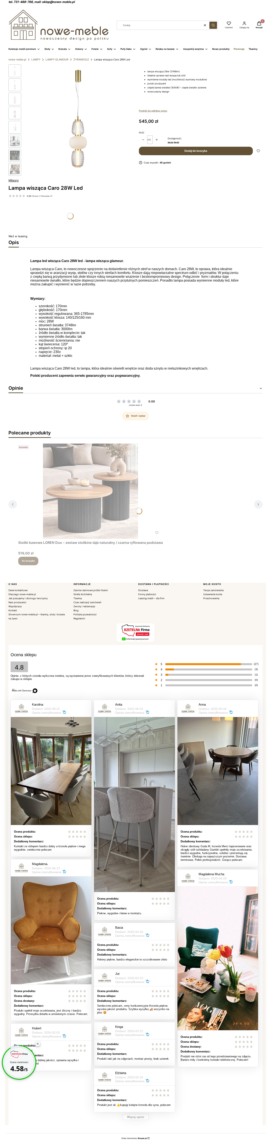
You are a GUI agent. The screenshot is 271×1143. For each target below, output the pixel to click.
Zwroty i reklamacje (84, 606)
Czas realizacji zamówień (87, 602)
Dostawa (143, 590)
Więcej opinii (135, 1117)
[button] (213, 25)
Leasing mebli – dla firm (151, 598)
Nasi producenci (17, 602)
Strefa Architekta (82, 594)
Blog (76, 610)
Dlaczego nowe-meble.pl (22, 594)
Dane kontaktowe (18, 590)
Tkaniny (77, 598)
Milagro (13, 180)
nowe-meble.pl (17, 59)
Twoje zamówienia (213, 590)
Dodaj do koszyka (195, 150)
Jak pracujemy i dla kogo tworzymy (28, 598)
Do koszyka (28, 560)
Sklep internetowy (134, 1138)
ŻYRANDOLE (81, 59)
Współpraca (15, 606)
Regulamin (79, 618)
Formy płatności (147, 594)
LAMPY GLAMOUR (57, 59)
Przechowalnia (211, 598)
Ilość (141, 132)
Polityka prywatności (85, 614)
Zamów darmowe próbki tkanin (90, 590)
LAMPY (35, 59)
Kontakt (12, 610)
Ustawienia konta (212, 594)
